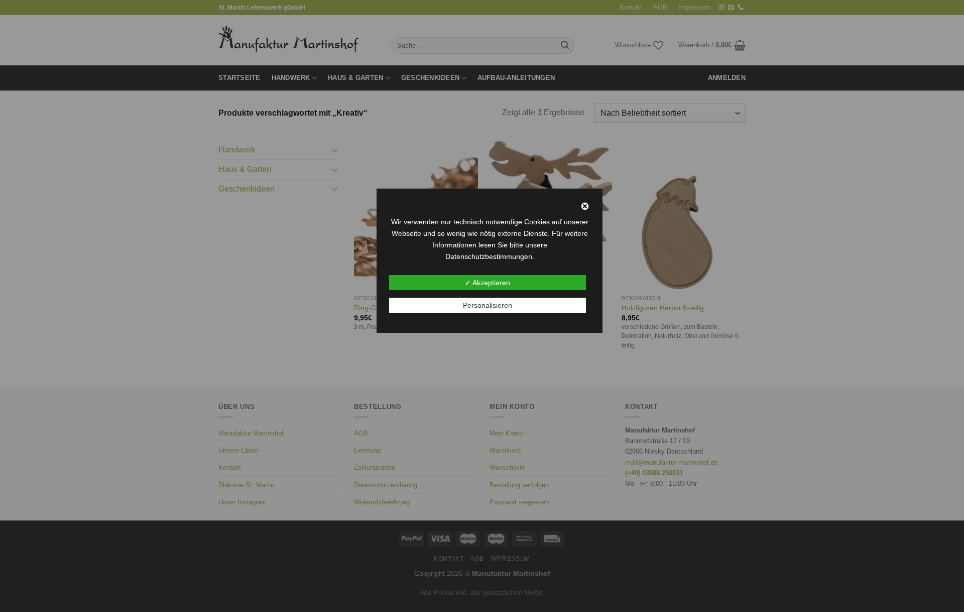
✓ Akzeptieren (487, 283)
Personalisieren (487, 305)
